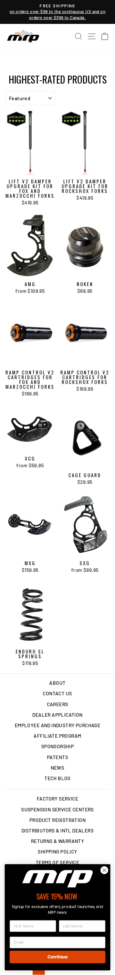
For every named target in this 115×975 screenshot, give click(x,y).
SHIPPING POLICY (57, 851)
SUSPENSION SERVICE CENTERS (57, 809)
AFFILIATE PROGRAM (57, 736)
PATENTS (57, 757)
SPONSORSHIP (57, 746)
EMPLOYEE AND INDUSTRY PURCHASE (57, 725)
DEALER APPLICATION (57, 715)
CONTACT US (57, 693)
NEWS (58, 768)
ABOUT (57, 683)
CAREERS (57, 704)
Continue (57, 957)
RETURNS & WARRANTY (57, 841)
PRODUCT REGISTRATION (57, 820)
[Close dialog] (104, 870)
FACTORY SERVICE (57, 798)
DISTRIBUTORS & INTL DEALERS (57, 830)
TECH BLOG (57, 778)
